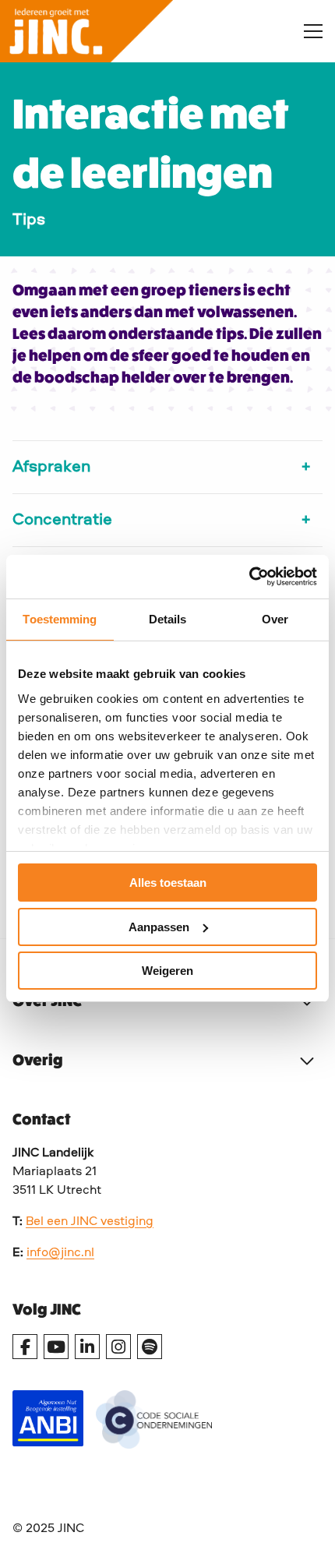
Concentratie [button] (62, 520)
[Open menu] (307, 31)
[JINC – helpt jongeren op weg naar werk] (139, 31)
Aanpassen (159, 927)
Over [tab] (275, 619)
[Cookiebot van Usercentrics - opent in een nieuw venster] (249, 577)
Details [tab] (168, 619)
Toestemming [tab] (60, 619)
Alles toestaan (167, 882)
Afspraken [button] (51, 467)
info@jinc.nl (60, 1253)
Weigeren (167, 970)
